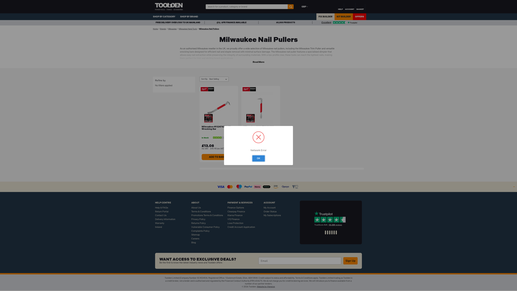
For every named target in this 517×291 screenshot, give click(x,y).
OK (258, 158)
